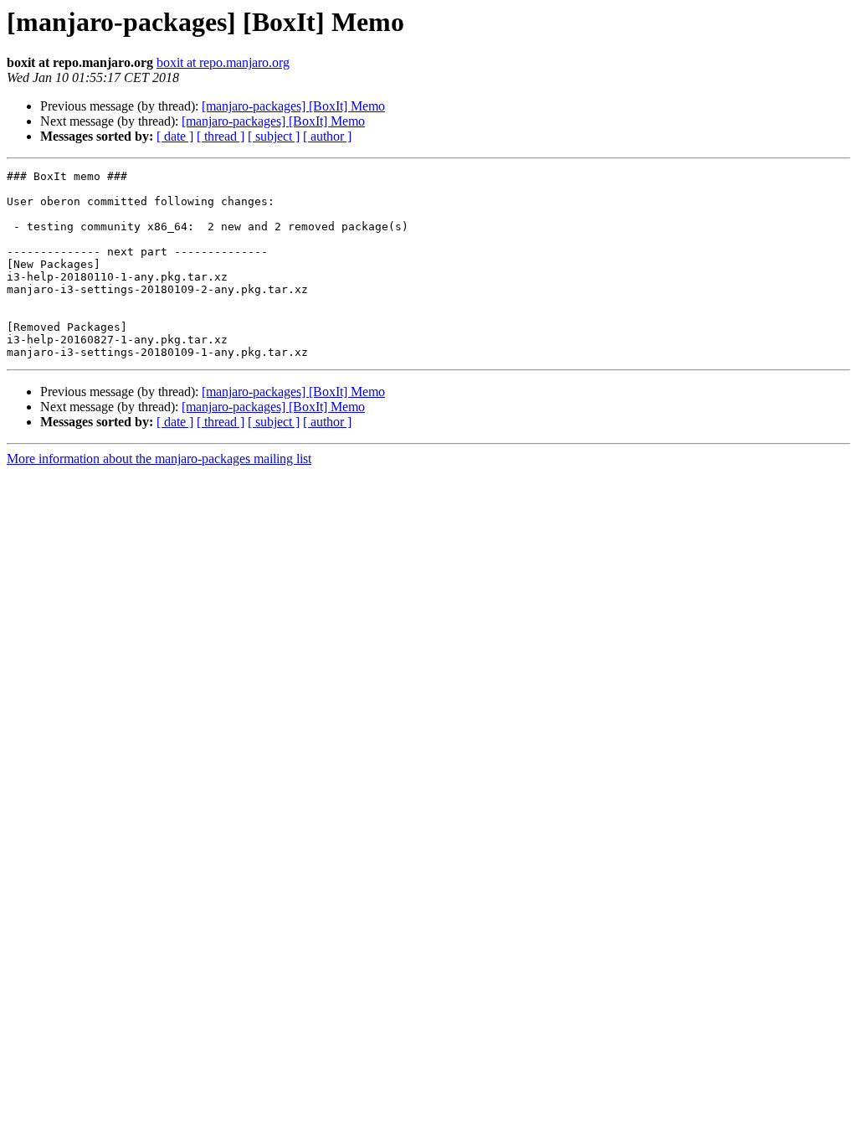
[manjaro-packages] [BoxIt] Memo (293, 106)
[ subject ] (274, 136)
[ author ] (327, 136)
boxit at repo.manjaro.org (223, 62)
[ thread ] (220, 136)
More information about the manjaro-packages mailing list (159, 458)
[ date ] (175, 136)
